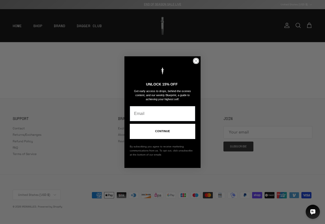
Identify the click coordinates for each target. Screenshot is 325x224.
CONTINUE (162, 131)
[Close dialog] (196, 60)
